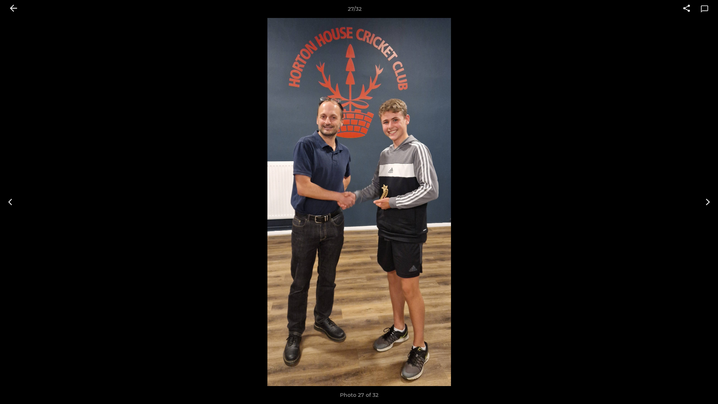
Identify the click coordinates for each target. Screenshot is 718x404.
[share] (686, 9)
